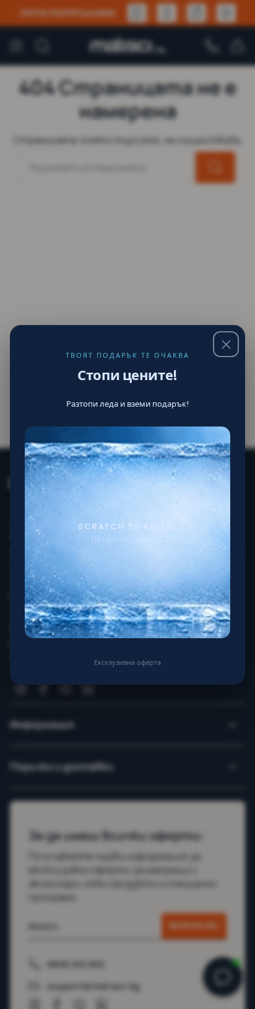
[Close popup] (225, 344)
